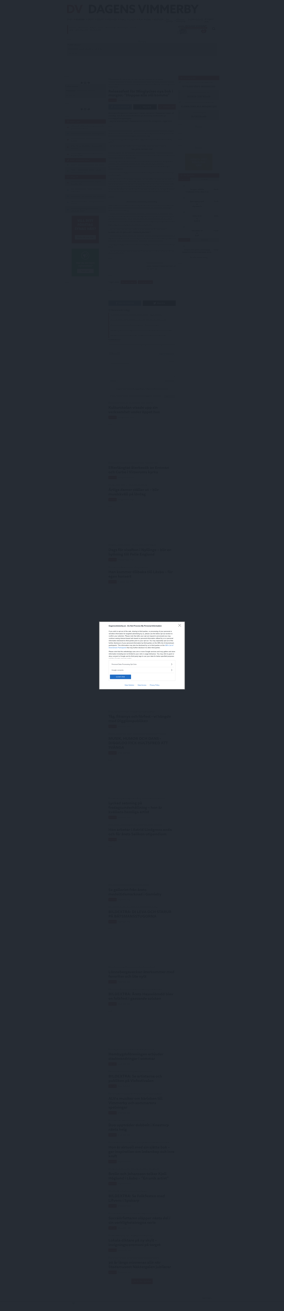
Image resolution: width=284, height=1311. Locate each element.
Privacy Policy (154, 685)
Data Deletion (129, 685)
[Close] (180, 626)
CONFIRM (120, 677)
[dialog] (142, 655)
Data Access (142, 685)
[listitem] (142, 664)
